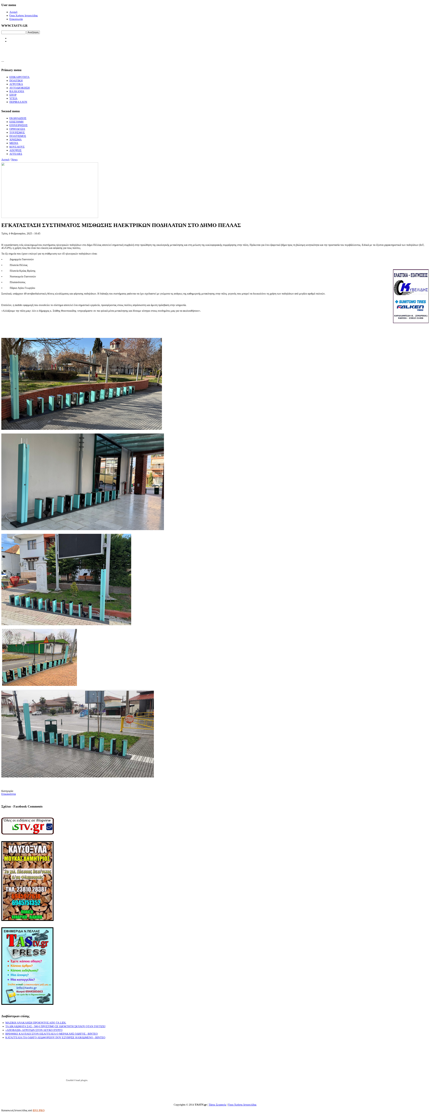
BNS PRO (39, 1110)
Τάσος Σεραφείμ (217, 1104)
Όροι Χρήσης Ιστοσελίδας (242, 1104)
